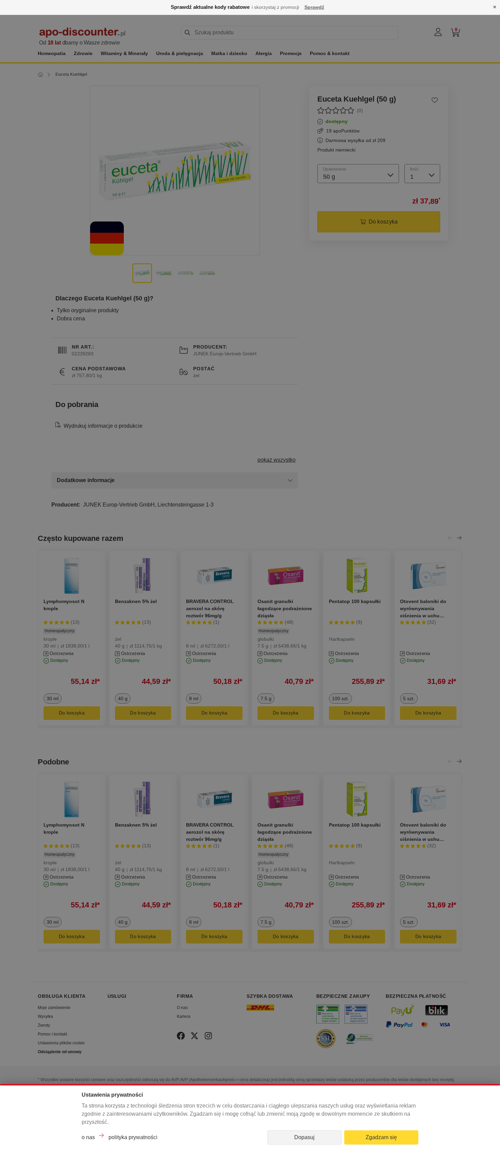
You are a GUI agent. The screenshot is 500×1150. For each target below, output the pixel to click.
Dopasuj (304, 1137)
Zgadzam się (381, 1137)
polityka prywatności (133, 1137)
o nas (88, 1137)
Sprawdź (314, 7)
